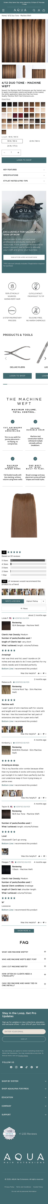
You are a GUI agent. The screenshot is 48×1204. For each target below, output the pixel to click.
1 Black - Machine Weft (22, 869)
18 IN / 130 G (12, 141)
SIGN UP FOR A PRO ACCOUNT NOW (24, 257)
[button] (3, 10)
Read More (6, 99)
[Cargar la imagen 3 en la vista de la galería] (39, 71)
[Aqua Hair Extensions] (20, 10)
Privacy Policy (23, 1055)
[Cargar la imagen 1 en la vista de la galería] (9, 71)
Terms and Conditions (24, 1187)
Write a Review (12, 601)
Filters (25, 608)
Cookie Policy (38, 1187)
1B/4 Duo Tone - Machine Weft (25, 814)
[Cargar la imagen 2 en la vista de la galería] (24, 71)
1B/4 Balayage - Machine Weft (25, 625)
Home (4, 16)
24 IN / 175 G (12, 146)
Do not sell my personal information (24, 1191)
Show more (23, 931)
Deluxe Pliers (17, 367)
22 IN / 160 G (34, 141)
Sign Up (24, 1039)
